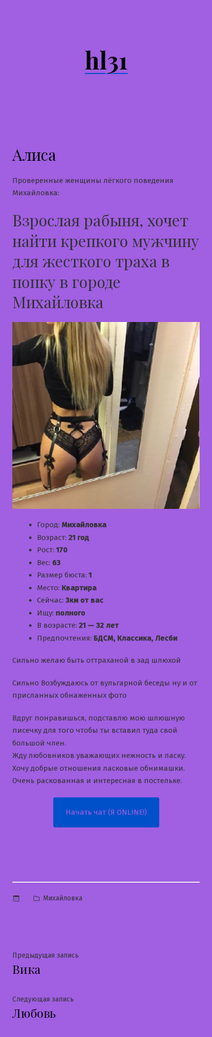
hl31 (106, 59)
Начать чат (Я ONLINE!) (106, 812)
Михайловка (62, 898)
